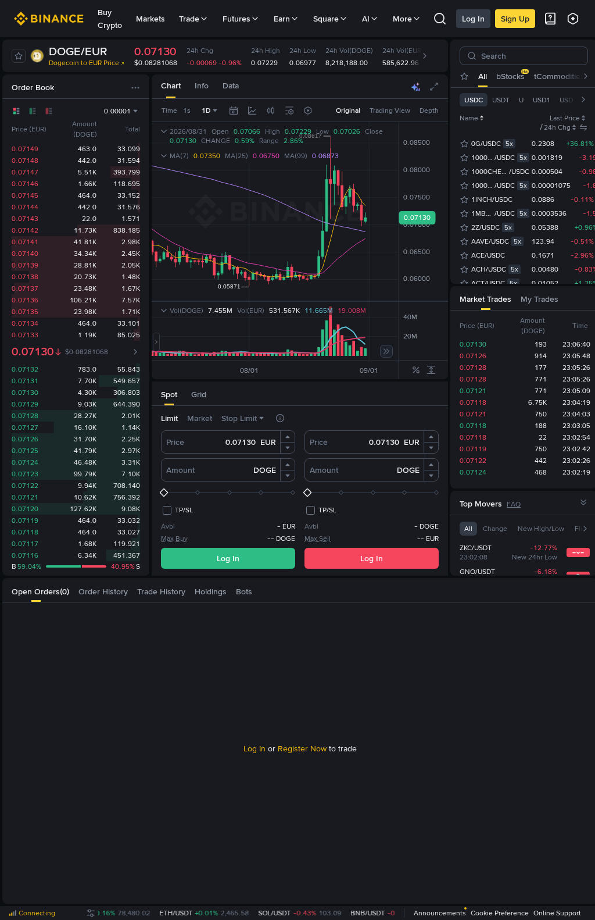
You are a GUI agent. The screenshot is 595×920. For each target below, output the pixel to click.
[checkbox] (177, 510)
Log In (473, 18)
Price (175, 442)
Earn (282, 18)
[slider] (228, 492)
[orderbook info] (135, 351)
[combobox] (270, 110)
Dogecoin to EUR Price (84, 62)
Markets (150, 18)
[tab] (171, 86)
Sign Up (515, 18)
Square (326, 18)
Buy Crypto (110, 18)
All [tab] (482, 76)
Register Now (302, 748)
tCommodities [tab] (559, 76)
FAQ (514, 504)
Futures (236, 18)
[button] (288, 437)
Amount (180, 470)
